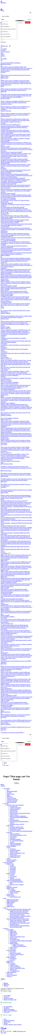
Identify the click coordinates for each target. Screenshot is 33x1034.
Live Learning (13, 876)
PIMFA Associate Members (19, 946)
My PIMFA (6, 1008)
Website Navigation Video (10, 999)
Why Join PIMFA (8, 1006)
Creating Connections (12, 801)
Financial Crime (14, 812)
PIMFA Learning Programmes (14, 880)
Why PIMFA (4, 49)
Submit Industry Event (15, 897)
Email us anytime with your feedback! (21, 990)
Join (3, 10)
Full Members (13, 958)
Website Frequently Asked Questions (13, 1024)
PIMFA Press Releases (12, 901)
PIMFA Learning (11, 873)
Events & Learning (5, 51)
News (2, 53)
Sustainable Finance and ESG (17, 824)
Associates (12, 960)
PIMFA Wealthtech (11, 846)
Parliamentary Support (15, 829)
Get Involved (10, 894)
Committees (13, 849)
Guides (8, 858)
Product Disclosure (14, 820)
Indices (2, 54)
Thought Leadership (12, 859)
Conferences (13, 866)
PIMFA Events (10, 864)
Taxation (12, 842)
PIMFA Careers (13, 947)
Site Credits (3, 1032)
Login (3, 46)
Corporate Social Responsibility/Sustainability (21, 940)
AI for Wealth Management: (16, 881)
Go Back (16, 783)
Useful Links (13, 955)
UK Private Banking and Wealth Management (21, 831)
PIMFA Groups (10, 794)
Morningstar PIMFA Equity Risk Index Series (18, 918)
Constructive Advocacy (12, 799)
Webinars (12, 877)
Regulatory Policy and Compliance (15, 805)
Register (4, 2)
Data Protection (13, 810)
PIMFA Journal (10, 906)
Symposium (13, 870)
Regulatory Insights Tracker (16, 827)
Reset (20, 22)
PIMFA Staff (13, 931)
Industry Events (10, 895)
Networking (13, 868)
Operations (9, 832)
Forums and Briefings (15, 850)
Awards (12, 865)
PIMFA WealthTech (11, 972)
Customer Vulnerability (15, 807)
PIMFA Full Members (18, 944)
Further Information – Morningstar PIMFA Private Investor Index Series (20, 916)
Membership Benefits (12, 791)
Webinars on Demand (15, 879)
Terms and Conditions (9, 1020)
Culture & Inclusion (14, 809)
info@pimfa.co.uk (21, 1031)
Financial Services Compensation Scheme (20, 813)
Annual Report (13, 942)
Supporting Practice (11, 802)
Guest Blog (9, 905)
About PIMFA (10, 929)
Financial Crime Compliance (17, 884)
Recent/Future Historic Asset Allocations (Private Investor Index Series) (19, 914)
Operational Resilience (15, 839)
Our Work (3, 50)
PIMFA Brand (7, 1021)
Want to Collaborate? (12, 975)
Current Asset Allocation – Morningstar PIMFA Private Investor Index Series (19, 911)
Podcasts (12, 875)
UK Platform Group (15, 857)
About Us (3, 55)
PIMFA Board (13, 932)
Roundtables (13, 869)
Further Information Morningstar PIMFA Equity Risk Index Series (20, 926)
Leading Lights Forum (15, 855)
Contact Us (9, 976)
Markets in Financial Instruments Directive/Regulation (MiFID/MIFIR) (19, 816)
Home (5, 762)
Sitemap (6, 1023)
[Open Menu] (1, 993)
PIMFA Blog (10, 903)
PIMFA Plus (10, 796)
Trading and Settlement (15, 843)
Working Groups (14, 851)
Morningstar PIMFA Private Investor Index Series (19, 909)
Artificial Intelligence (15, 833)
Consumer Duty (14, 806)
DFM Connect (13, 854)
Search (27, 22)
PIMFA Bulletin (11, 902)
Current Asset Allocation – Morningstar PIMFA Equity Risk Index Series (19, 921)
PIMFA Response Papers (13, 899)
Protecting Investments (15, 953)
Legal (5, 1019)
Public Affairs (10, 825)
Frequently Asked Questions (17, 954)
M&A (11, 883)
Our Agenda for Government (17, 828)
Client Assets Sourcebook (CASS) (18, 835)
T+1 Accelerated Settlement (16, 840)
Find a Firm (13, 949)
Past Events (12, 872)
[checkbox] (8, 23)
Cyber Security (13, 836)
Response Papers (11, 861)
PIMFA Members (14, 943)
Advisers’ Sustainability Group (17, 853)
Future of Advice (14, 814)
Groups (8, 847)
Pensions (12, 818)
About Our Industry (11, 950)
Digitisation (12, 838)
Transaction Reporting (15, 844)
